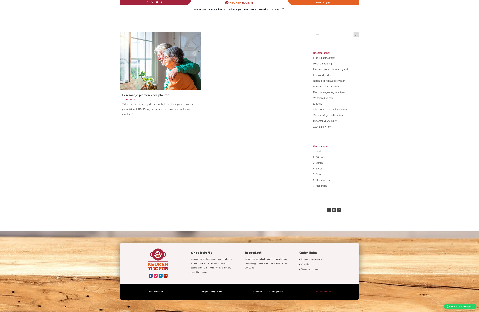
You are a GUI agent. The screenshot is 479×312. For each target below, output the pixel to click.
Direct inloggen (323, 2)
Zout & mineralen (322, 126)
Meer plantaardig (322, 63)
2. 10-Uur (318, 157)
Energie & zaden (322, 75)
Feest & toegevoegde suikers (329, 92)
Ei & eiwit (318, 103)
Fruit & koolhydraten (324, 57)
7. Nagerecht (320, 185)
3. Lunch (318, 162)
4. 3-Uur (317, 168)
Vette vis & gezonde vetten (328, 115)
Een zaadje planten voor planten (145, 95)
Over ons (249, 9)
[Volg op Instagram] (152, 2)
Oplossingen (234, 9)
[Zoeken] (356, 34)
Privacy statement (323, 292)
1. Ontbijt (318, 151)
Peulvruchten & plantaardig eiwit (331, 69)
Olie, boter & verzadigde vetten (330, 109)
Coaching (305, 264)
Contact (276, 9)
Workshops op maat (310, 269)
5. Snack (318, 174)
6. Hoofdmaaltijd (322, 180)
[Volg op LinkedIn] (162, 2)
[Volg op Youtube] (157, 2)
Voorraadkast (215, 9)
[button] (460, 306)
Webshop (264, 9)
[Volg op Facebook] (147, 2)
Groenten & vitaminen (325, 121)
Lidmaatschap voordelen (312, 259)
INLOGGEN (200, 9)
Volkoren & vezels (323, 98)
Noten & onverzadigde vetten (329, 80)
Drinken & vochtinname (326, 86)
